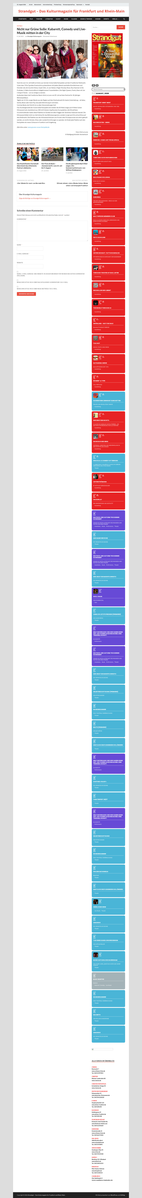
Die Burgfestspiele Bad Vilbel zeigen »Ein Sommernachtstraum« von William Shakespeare (76, 167)
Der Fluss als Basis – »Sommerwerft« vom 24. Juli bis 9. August (51, 166)
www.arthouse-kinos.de (98, 1071)
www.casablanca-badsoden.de (102, 1180)
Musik (66, 19)
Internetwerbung (47, 4)
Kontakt (87, 4)
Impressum (79, 4)
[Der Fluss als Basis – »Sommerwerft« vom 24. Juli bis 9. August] (52, 155)
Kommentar (22, 219)
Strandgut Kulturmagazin (34, 36)
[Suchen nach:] (108, 27)
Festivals (19, 26)
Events (106, 19)
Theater (39, 19)
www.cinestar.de (96, 1080)
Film (31, 19)
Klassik (74, 19)
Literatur (49, 19)
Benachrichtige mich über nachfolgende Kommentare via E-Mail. (42, 282)
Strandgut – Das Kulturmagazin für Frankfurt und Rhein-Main (71, 11)
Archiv (30, 4)
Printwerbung (57, 4)
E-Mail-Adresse (23, 254)
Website (20, 262)
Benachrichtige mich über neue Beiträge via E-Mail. (37, 288)
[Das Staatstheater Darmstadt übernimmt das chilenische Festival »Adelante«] (28, 155)
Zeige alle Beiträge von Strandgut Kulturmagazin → (35, 198)
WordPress (114, 1195)
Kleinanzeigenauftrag (69, 4)
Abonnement (37, 4)
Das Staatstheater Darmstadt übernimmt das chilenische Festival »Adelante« (28, 166)
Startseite (22, 19)
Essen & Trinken (86, 19)
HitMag (122, 1195)
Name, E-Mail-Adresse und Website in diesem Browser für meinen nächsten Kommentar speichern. (51, 275)
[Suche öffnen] (124, 19)
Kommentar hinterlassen (50, 36)
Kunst (58, 19)
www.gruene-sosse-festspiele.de (38, 127)
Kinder (97, 19)
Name (19, 245)
